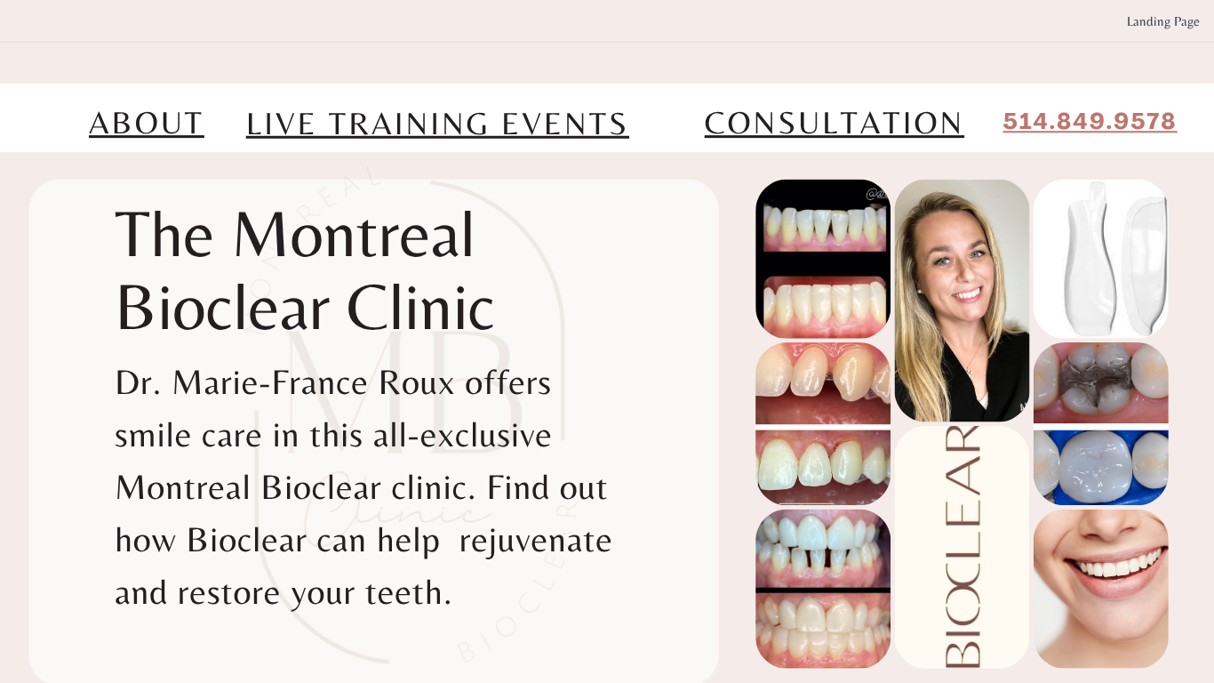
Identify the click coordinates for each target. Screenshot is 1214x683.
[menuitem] (1163, 21)
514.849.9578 (1090, 124)
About (146, 123)
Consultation (834, 123)
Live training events (437, 124)
